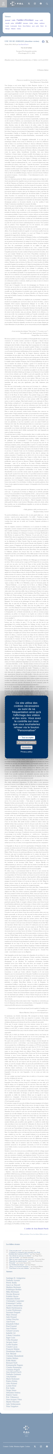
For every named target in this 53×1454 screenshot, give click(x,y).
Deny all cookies (27, 742)
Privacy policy (26, 752)
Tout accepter (27, 737)
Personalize (26, 747)
